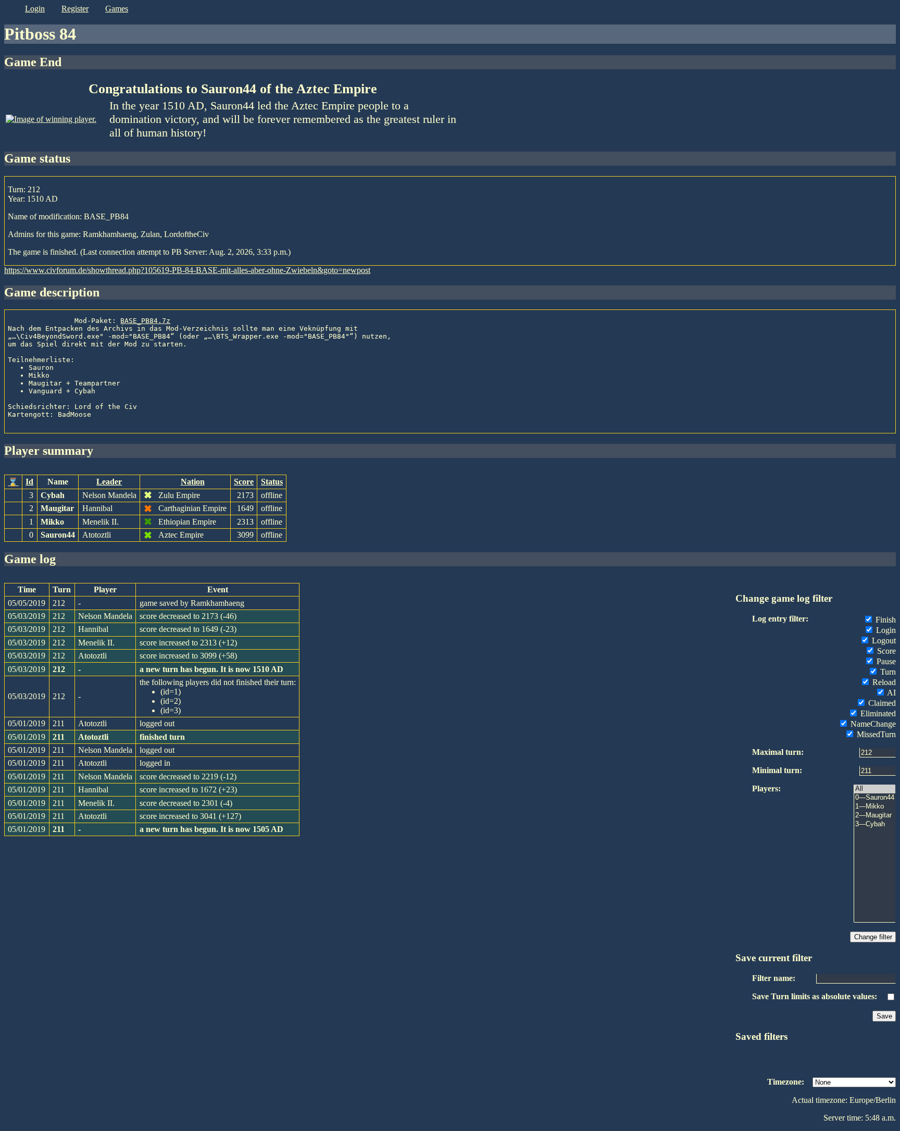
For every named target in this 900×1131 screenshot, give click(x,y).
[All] (874, 789)
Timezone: (785, 1081)
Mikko (52, 521)
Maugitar (57, 508)
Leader (109, 481)
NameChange (872, 723)
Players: (766, 788)
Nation (193, 481)
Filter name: (773, 978)
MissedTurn (875, 734)
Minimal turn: (777, 770)
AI (890, 692)
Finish (884, 619)
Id (29, 481)
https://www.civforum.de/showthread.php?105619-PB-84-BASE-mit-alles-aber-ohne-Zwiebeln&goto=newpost (187, 270)
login (35, 8)
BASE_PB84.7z (145, 321)
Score (244, 481)
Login (885, 630)
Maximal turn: (778, 752)
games (116, 8)
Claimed (881, 703)
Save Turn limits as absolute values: (814, 996)
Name (57, 481)
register (75, 8)
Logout (883, 640)
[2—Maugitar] (874, 815)
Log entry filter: (780, 618)
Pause (885, 661)
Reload (883, 682)
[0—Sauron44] (874, 797)
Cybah (53, 495)
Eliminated (877, 713)
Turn (887, 671)
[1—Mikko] (874, 806)
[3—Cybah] (874, 824)
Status (272, 481)
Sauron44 (58, 534)
